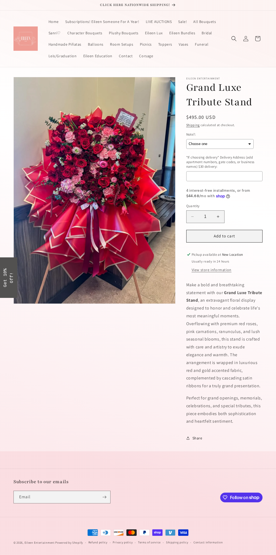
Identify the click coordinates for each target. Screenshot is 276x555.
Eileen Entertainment (40, 542)
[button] (234, 39)
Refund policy (98, 542)
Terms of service (149, 542)
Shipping (193, 125)
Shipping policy (177, 542)
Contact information (208, 542)
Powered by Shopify (69, 542)
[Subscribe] (104, 497)
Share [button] (197, 438)
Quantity (193, 206)
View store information (212, 269)
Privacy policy (123, 542)
